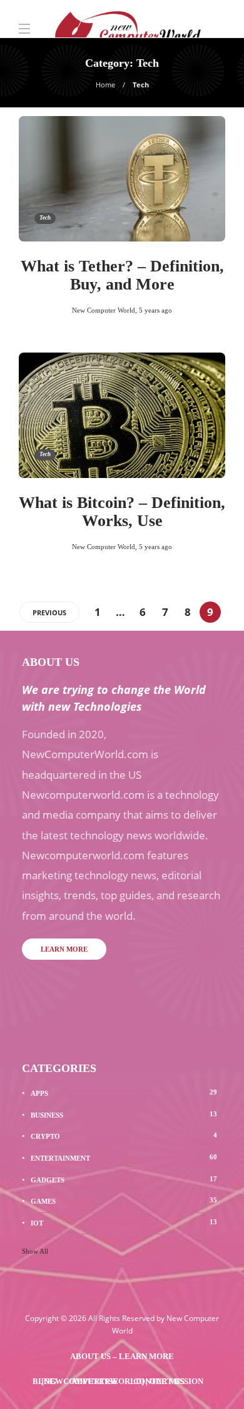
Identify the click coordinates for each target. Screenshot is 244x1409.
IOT (124, 1222)
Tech (45, 218)
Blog (44, 1381)
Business (124, 1114)
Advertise (94, 1381)
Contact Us (159, 1381)
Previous (49, 612)
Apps (124, 1092)
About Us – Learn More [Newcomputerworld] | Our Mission (122, 1360)
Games (124, 1200)
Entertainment (124, 1157)
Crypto (124, 1135)
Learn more (64, 949)
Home (105, 84)
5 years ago (155, 310)
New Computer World (103, 310)
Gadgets (124, 1179)
